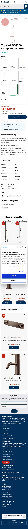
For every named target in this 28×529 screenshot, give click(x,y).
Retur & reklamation (7, 459)
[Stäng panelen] (25, 247)
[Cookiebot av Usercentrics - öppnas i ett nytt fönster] (17, 247)
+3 (22, 378)
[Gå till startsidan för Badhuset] (5, 2)
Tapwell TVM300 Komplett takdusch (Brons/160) (14, 15)
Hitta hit (4, 506)
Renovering (5, 433)
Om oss (4, 425)
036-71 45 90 (7, 467)
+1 (22, 338)
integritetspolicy (17, 399)
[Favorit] (26, 19)
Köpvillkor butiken (7, 449)
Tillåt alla (14, 275)
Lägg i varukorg (15, 117)
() (12, 196)
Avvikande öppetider (7, 497)
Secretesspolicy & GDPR (8, 454)
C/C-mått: (4, 99)
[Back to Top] (25, 519)
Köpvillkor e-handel (7, 451)
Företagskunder (6, 428)
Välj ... (7, 303)
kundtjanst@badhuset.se (8, 468)
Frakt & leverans (6, 456)
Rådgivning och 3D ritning (9, 438)
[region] (14, 135)
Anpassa (13, 280)
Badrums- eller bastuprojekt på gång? (11, 10)
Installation (5, 430)
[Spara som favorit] (12, 222)
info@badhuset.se (6, 489)
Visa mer (21, 271)
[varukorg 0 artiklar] (26, 2)
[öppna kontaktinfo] (14, 2)
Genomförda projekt (7, 435)
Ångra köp (5, 462)
